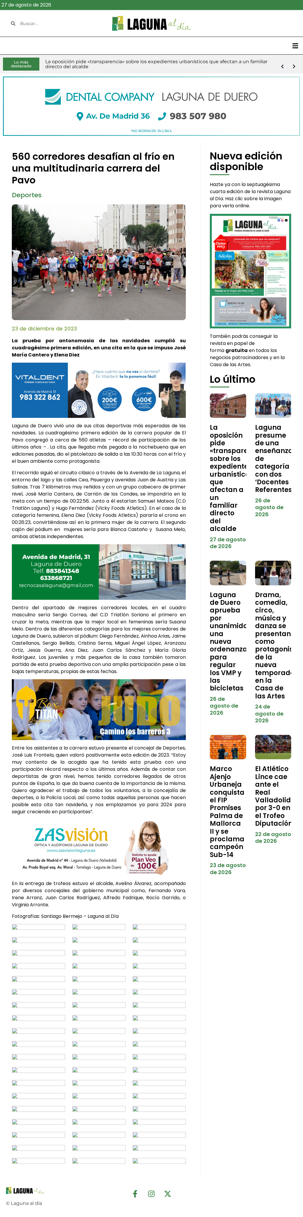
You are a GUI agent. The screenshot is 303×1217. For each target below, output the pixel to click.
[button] (295, 45)
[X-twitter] (167, 1193)
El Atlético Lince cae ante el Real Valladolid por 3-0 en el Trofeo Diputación (274, 796)
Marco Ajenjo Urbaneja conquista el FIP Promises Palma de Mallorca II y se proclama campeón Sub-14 (227, 811)
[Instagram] (151, 1193)
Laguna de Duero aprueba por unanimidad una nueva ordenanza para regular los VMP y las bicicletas (231, 641)
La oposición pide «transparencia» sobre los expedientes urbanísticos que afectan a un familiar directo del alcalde (238, 478)
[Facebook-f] (135, 1193)
